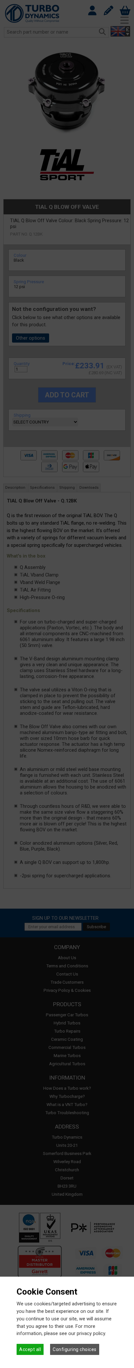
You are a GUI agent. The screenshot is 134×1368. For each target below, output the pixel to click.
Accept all (30, 1349)
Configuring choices (75, 1349)
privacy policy (91, 1333)
